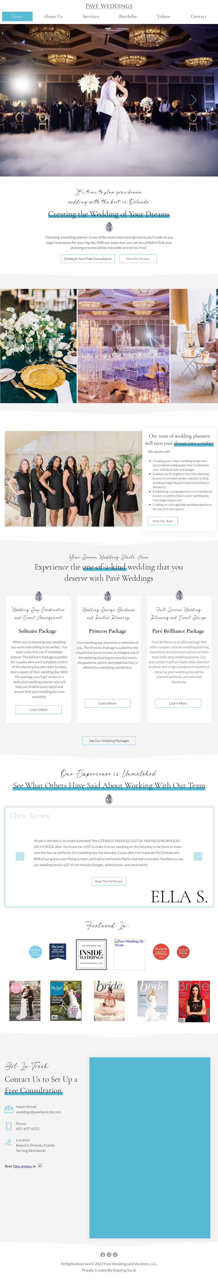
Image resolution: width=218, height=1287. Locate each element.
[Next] (194, 100)
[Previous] (24, 100)
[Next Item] (210, 346)
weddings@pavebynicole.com (38, 1112)
